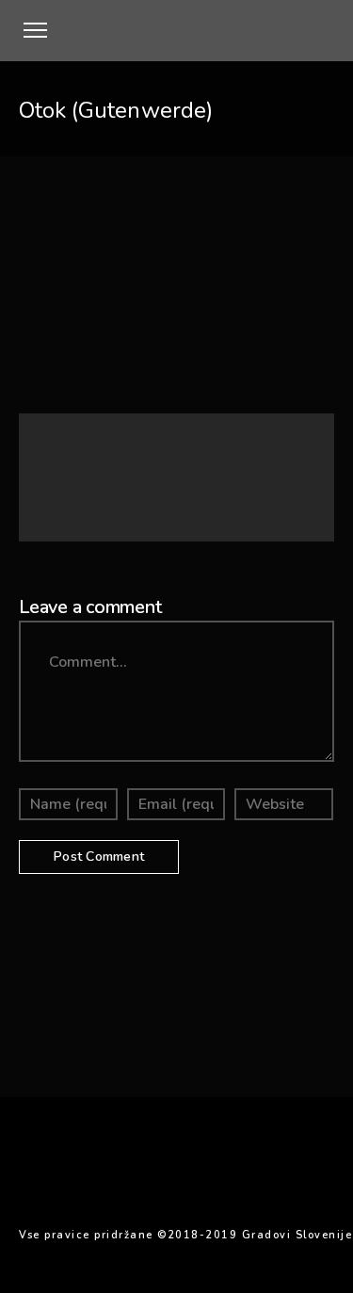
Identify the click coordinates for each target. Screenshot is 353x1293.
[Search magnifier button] (295, 452)
